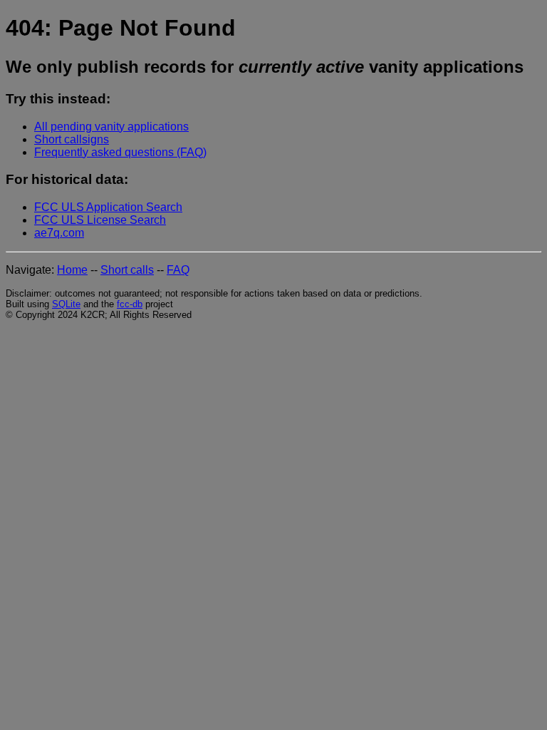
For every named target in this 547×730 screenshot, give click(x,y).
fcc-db (129, 304)
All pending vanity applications (111, 126)
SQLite (66, 304)
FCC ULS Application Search (108, 207)
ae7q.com (59, 233)
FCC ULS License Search (100, 220)
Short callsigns (71, 139)
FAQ (178, 270)
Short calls (127, 270)
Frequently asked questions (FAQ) (120, 152)
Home (72, 270)
